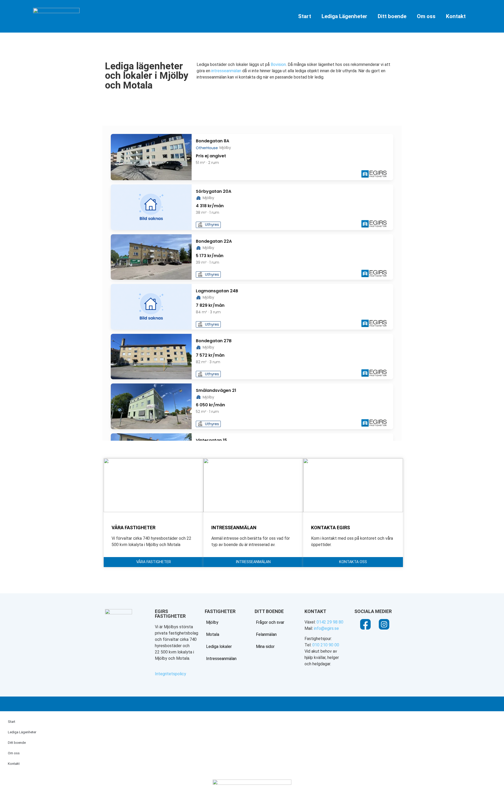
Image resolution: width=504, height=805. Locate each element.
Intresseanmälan (221, 658)
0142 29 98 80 (330, 622)
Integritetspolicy (170, 673)
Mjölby (212, 622)
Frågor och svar (270, 622)
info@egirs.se (326, 628)
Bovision (278, 64)
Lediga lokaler (219, 646)
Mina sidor (265, 646)
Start (304, 16)
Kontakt (456, 16)
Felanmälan (266, 634)
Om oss (426, 16)
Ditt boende (392, 16)
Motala (212, 634)
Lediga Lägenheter (344, 16)
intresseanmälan (226, 70)
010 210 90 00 (325, 644)
